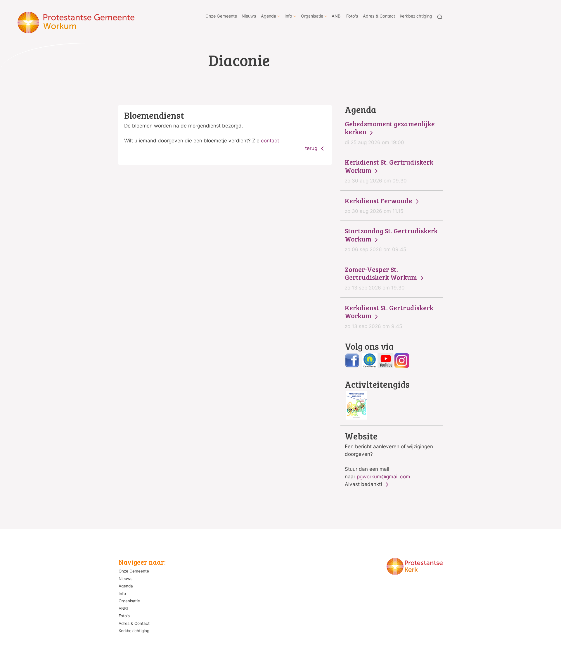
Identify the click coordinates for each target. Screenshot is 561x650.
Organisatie (312, 15)
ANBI (337, 15)
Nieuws (249, 15)
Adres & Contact (379, 15)
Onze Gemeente (221, 15)
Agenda (268, 15)
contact (270, 140)
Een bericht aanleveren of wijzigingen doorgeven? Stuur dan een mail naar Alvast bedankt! (389, 459)
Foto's (352, 15)
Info (288, 15)
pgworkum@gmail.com (383, 476)
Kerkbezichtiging (416, 15)
